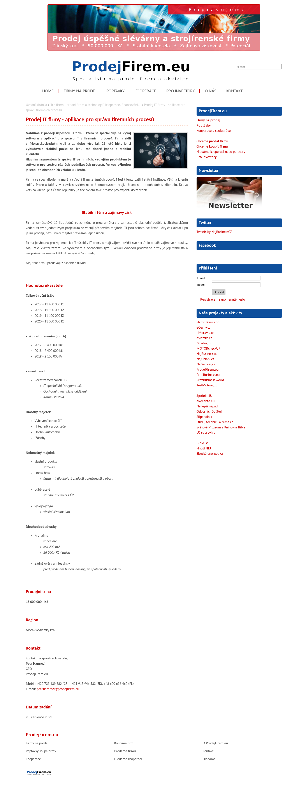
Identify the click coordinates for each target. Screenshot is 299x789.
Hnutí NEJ (204, 448)
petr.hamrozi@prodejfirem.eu (58, 689)
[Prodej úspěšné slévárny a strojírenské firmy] (153, 50)
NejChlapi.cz (205, 359)
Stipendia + (204, 417)
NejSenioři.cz (206, 364)
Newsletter (209, 171)
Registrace (207, 299)
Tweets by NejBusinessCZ (214, 232)
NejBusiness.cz (207, 354)
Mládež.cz (204, 343)
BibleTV (202, 443)
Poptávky (115, 91)
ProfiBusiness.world (210, 380)
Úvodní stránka (36, 105)
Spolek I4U (204, 396)
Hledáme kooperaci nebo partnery (221, 152)
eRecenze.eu (206, 401)
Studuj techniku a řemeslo (215, 422)
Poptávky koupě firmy (41, 751)
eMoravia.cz (205, 333)
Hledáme (209, 759)
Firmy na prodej (80, 91)
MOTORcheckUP (208, 348)
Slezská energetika (210, 454)
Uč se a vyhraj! (207, 433)
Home (48, 91)
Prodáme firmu (125, 751)
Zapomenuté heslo (232, 299)
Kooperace (145, 91)
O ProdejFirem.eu (215, 743)
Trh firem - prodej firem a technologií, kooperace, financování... (96, 105)
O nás (210, 91)
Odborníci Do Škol (209, 412)
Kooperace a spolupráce (214, 131)
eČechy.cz (203, 327)
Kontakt (234, 91)
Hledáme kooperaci (128, 759)
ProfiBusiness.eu (208, 375)
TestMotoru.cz (207, 385)
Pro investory (180, 91)
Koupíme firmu (124, 743)
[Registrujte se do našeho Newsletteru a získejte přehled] (229, 209)
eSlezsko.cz (204, 338)
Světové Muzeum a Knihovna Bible (221, 427)
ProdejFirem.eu (207, 370)
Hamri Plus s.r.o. (208, 322)
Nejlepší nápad (207, 406)
